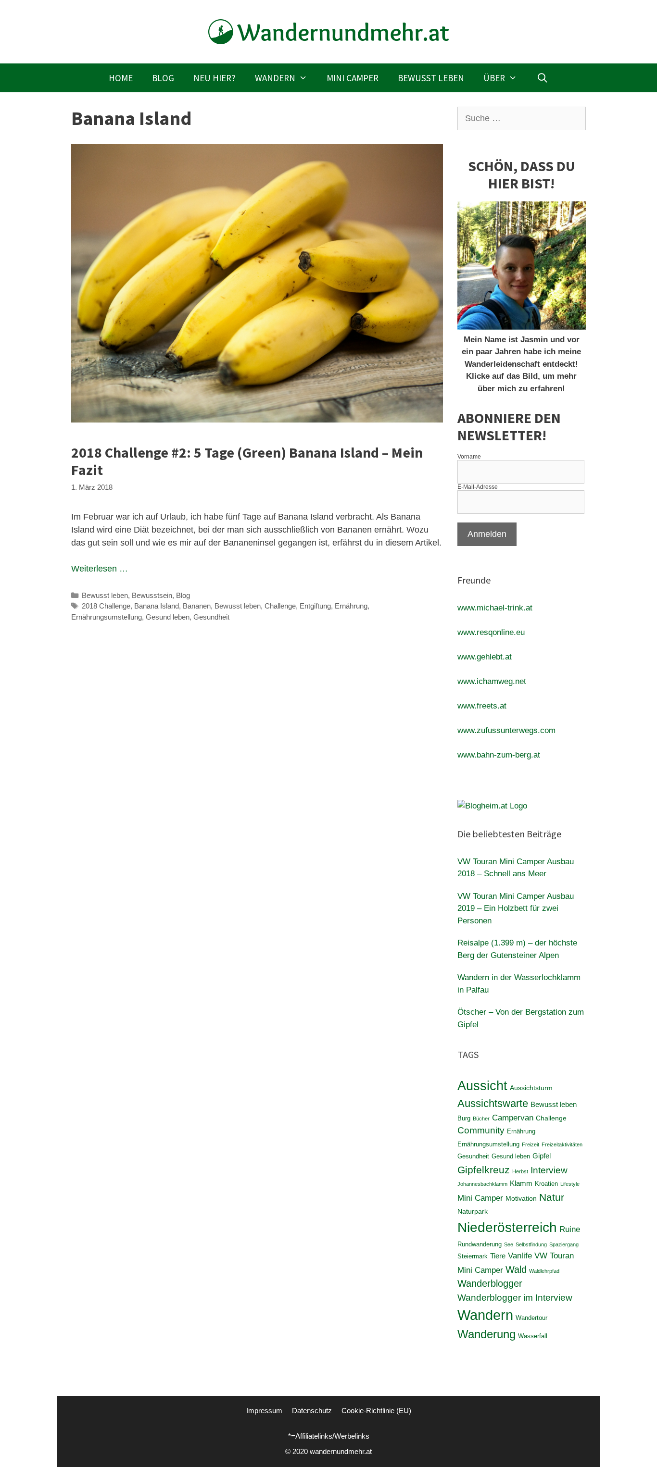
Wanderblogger (489, 1283)
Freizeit (530, 1144)
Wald (516, 1269)
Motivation (521, 1198)
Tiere (497, 1256)
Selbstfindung (531, 1244)
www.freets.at (481, 705)
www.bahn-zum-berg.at (498, 754)
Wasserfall (532, 1336)
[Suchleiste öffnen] (542, 77)
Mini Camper (353, 78)
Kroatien (546, 1184)
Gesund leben (168, 617)
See (508, 1244)
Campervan (512, 1117)
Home (121, 78)
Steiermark (472, 1256)
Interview (549, 1170)
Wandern (275, 78)
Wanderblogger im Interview (514, 1298)
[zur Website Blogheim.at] (492, 805)
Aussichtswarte (492, 1103)
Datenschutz (312, 1410)
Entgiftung (315, 606)
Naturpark (472, 1211)
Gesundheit (211, 617)
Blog (163, 78)
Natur (551, 1197)
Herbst (520, 1171)
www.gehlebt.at (484, 656)
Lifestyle (570, 1184)
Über (494, 78)
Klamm (521, 1183)
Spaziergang (564, 1244)
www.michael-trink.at (494, 607)
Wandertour (531, 1318)
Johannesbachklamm (482, 1184)
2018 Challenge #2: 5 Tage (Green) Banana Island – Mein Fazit (247, 461)
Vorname (469, 456)
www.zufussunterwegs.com (506, 730)
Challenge (280, 606)
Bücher (481, 1118)
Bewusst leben (431, 78)
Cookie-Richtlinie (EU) (376, 1410)
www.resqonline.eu (491, 632)
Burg (463, 1118)
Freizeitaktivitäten (562, 1144)
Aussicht (482, 1085)
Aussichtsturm (531, 1088)
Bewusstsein (152, 595)
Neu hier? (214, 78)
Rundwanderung (479, 1244)
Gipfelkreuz (483, 1169)
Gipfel (541, 1156)
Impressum (264, 1410)
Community (481, 1130)
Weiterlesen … (99, 568)
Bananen (197, 606)
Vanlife (520, 1255)
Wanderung (486, 1334)
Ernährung (351, 606)
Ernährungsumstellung (106, 617)
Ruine (569, 1229)
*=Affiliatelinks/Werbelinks (328, 1436)
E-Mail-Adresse (477, 487)
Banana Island (156, 606)
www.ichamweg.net (491, 681)
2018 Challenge (106, 606)
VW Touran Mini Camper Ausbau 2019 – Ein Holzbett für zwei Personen (515, 908)
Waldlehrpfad (544, 1271)
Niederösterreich (507, 1227)
